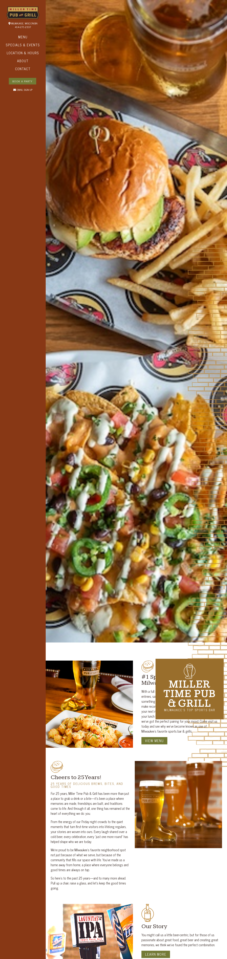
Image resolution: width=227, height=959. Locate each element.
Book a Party (22, 81)
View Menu (154, 740)
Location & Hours (23, 53)
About (23, 61)
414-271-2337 (23, 27)
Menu (22, 37)
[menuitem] (23, 37)
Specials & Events (23, 45)
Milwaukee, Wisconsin (23, 23)
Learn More (155, 954)
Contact (23, 69)
